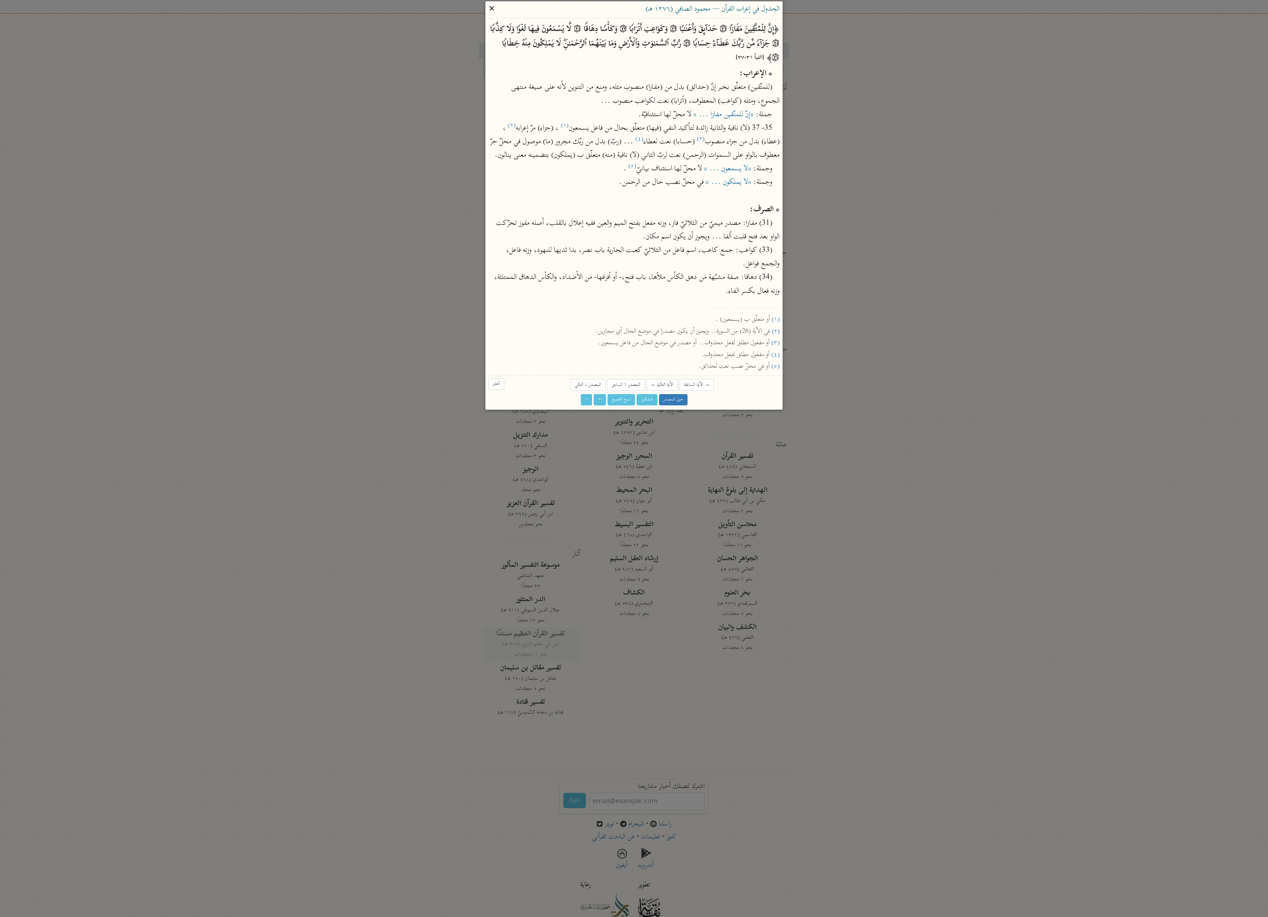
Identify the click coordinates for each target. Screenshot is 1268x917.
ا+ (600, 400)
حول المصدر (673, 400)
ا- (586, 400)
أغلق (496, 384)
